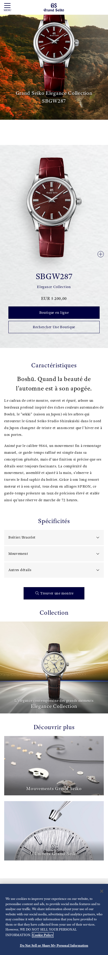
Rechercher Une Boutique (54, 327)
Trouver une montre (57, 593)
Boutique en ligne (54, 312)
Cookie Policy (43, 935)
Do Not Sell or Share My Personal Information (54, 945)
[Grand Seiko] (54, 6)
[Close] (101, 891)
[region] (54, 919)
